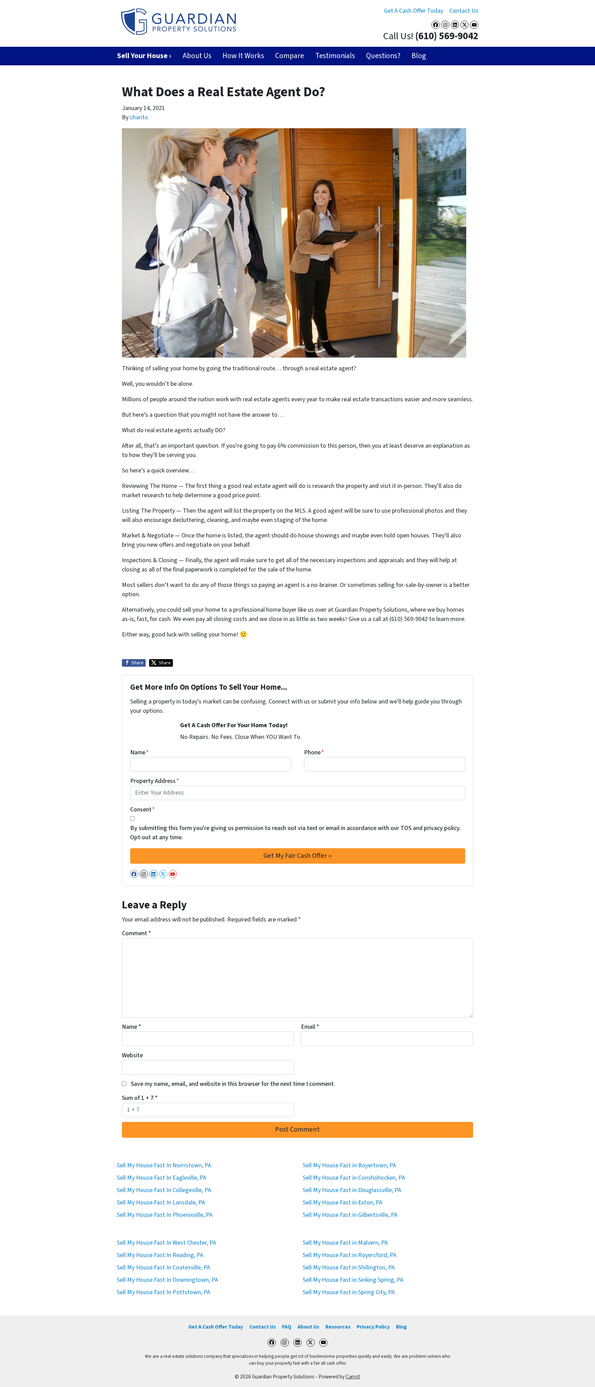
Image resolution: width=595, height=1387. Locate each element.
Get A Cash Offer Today (413, 11)
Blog (418, 56)
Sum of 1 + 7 (140, 1098)
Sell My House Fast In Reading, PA (160, 1255)
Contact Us (463, 11)
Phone (314, 752)
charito (139, 117)
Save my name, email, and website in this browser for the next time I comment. (233, 1084)
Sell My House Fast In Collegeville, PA (164, 1190)
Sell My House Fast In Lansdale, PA (161, 1202)
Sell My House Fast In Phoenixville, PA (164, 1215)
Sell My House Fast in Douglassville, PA (352, 1190)
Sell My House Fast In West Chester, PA (166, 1242)
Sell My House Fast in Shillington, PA (349, 1267)
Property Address (154, 781)
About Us (196, 56)
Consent (142, 809)
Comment (136, 933)
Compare (289, 56)
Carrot (353, 1376)
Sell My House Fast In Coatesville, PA (163, 1267)
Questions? (383, 56)
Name (139, 752)
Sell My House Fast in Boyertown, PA (349, 1165)
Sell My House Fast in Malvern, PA (345, 1242)
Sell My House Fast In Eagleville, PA (161, 1177)
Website (132, 1055)
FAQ (286, 1327)
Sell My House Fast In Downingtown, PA (167, 1280)
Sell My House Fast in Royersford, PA (349, 1255)
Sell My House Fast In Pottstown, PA (163, 1292)
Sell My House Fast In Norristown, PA (164, 1165)
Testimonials (335, 56)
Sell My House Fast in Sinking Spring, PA (353, 1280)
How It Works (243, 56)
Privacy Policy (373, 1327)
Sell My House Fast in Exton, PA (342, 1202)
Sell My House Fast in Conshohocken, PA (354, 1177)
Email (310, 1027)
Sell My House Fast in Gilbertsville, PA (350, 1215)
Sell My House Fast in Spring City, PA (349, 1292)
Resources (338, 1327)
